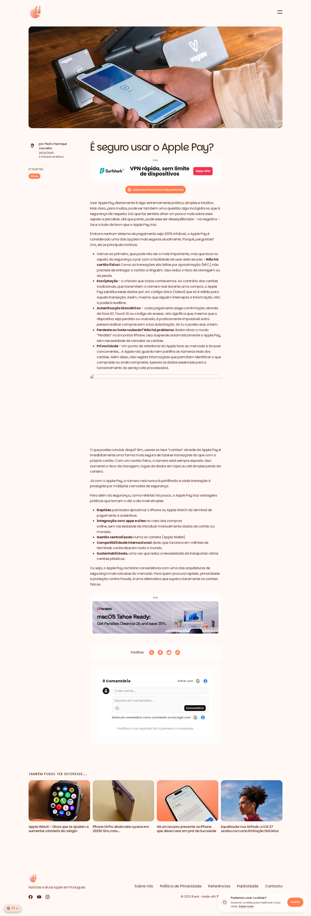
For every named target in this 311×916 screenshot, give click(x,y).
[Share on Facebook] (160, 652)
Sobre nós (144, 886)
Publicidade (247, 886)
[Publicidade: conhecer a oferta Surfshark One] (155, 171)
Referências (219, 886)
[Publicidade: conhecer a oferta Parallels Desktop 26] (155, 617)
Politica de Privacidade (181, 886)
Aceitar (295, 902)
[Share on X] (151, 652)
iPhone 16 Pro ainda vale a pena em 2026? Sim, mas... (121, 828)
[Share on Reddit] (169, 652)
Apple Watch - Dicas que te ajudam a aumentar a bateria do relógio (58, 828)
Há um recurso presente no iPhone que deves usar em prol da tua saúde (186, 828)
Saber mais (246, 906)
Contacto (273, 886)
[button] (155, 77)
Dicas (34, 176)
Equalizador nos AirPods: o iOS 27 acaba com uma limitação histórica (250, 828)
